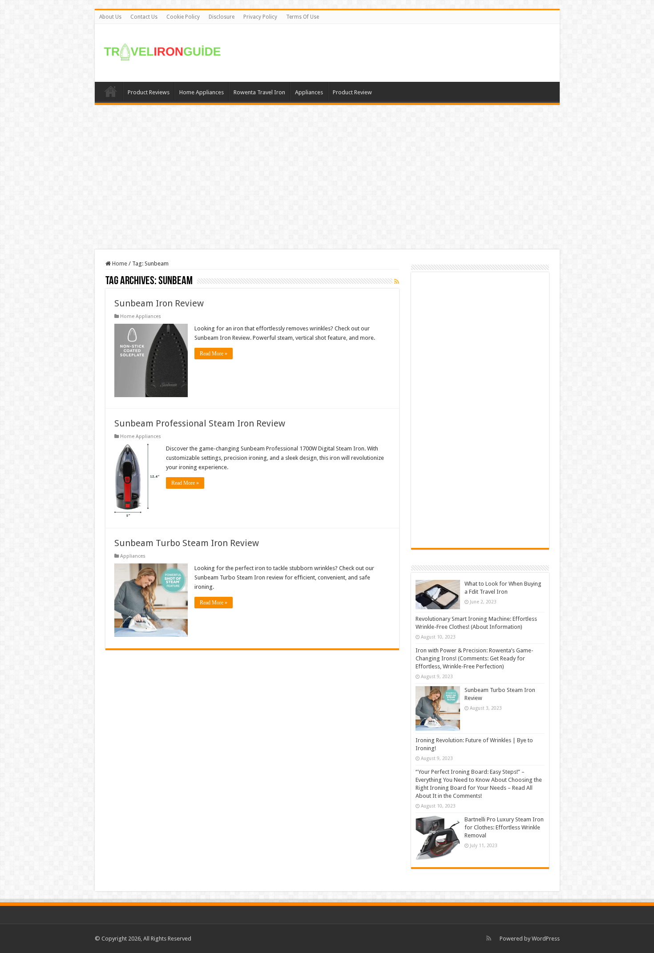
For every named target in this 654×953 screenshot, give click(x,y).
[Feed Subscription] (396, 281)
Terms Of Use (302, 17)
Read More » (213, 353)
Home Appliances (201, 92)
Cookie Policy (183, 17)
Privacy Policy (260, 17)
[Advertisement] (391, 53)
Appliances (309, 92)
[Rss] (488, 938)
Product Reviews (149, 92)
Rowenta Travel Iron (259, 92)
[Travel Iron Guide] (163, 50)
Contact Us (143, 17)
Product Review (352, 92)
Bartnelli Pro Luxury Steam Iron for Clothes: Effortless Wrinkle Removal (504, 827)
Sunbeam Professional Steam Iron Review (199, 423)
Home (110, 91)
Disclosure (221, 17)
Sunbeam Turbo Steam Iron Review (186, 543)
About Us (110, 17)
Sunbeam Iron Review (159, 303)
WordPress (546, 938)
